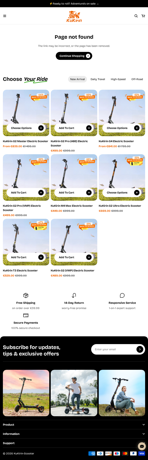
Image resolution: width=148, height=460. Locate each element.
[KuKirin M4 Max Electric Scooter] (74, 177)
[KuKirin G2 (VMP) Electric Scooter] (74, 242)
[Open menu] (4, 16)
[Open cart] (143, 16)
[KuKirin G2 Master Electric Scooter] (26, 113)
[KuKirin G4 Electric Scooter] (122, 113)
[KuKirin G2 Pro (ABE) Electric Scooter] (74, 113)
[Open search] (136, 16)
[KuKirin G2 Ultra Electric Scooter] (122, 177)
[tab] (77, 79)
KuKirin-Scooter (24, 453)
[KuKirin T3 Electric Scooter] (26, 242)
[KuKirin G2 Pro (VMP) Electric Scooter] (26, 177)
